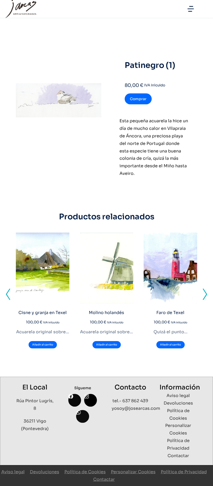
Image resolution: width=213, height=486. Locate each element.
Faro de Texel (170, 312)
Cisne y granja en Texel (42, 312)
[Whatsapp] (82, 416)
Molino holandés (106, 312)
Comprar (138, 99)
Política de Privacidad (184, 472)
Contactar (104, 479)
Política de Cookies (85, 472)
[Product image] (42, 268)
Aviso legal (13, 472)
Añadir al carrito (42, 344)
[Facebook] (74, 400)
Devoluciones (44, 472)
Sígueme (82, 388)
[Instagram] (90, 400)
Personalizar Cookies (133, 472)
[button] (191, 9)
